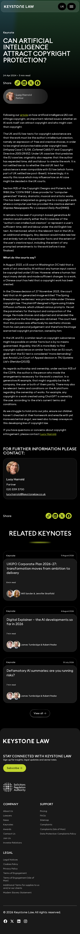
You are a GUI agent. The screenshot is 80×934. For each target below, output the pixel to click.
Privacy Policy (10, 868)
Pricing (43, 811)
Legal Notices (10, 859)
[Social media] (5, 921)
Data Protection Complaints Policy (58, 833)
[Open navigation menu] (71, 6)
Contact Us (9, 833)
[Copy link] (17, 83)
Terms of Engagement (15, 873)
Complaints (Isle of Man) (52, 829)
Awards (7, 829)
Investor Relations (12, 842)
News (6, 820)
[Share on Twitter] (31, 83)
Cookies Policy (10, 864)
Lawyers (7, 815)
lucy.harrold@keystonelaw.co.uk (26, 494)
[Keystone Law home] (19, 6)
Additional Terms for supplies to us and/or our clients (21, 886)
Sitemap (44, 820)
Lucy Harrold (48, 434)
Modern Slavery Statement (17, 892)
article (24, 115)
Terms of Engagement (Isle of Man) (18, 879)
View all (38, 713)
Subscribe (13, 768)
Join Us (7, 838)
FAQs (43, 815)
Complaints (46, 824)
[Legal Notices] (14, 787)
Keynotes (8, 824)
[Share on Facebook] (38, 83)
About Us (8, 811)
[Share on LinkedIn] (24, 83)
